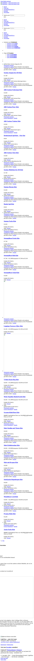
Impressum (3, 644)
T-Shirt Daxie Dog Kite (11, 379)
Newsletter (9, 647)
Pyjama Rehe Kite (10, 514)
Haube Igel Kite (9, 204)
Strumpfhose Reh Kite (11, 255)
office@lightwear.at (15, 642)
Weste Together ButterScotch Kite (14, 397)
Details (14, 69)
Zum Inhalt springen (6, 1)
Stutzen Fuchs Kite (10, 221)
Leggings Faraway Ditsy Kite (13, 326)
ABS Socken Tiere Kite (11, 153)
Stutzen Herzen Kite (10, 187)
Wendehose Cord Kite (11, 496)
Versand (8, 79)
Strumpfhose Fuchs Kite (11, 238)
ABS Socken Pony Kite (11, 107)
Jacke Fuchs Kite (9, 529)
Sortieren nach (12, 43)
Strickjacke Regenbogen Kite (13, 479)
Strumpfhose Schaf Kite (11, 272)
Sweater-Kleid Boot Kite (11, 412)
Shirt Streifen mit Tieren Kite (13, 428)
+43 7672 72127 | (5, 642)
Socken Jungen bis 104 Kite (13, 73)
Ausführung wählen (9, 67)
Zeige (12, 54)
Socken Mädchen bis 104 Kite (13, 170)
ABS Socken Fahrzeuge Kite (13, 90)
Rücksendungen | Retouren (14, 650)
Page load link (4, 658)
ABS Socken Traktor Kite (12, 121)
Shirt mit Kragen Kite (11, 462)
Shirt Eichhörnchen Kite (12, 445)
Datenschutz (10, 644)
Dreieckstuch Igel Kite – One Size (14, 135)
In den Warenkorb (8, 118)
